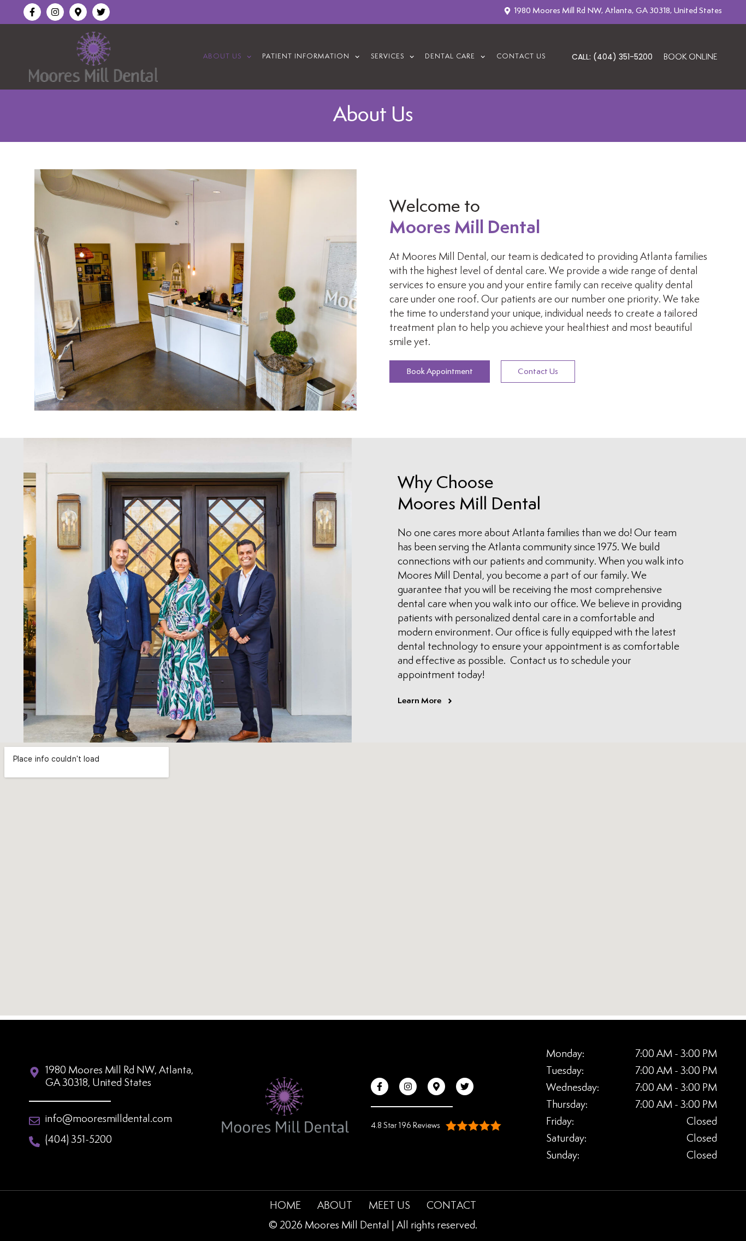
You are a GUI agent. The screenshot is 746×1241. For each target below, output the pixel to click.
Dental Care (450, 57)
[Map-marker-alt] (78, 12)
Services (387, 57)
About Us (222, 57)
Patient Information (306, 57)
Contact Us (521, 57)
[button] (436, 1125)
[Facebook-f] (32, 12)
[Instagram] (55, 12)
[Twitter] (101, 12)
